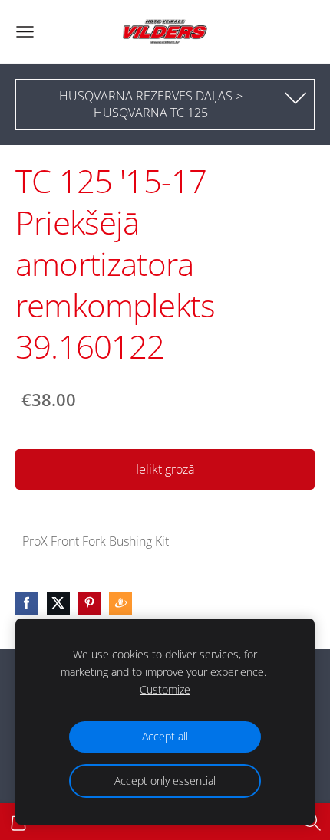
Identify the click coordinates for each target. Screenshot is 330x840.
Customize (165, 689)
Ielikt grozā (165, 469)
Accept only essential (165, 780)
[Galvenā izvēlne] (25, 32)
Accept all (165, 736)
